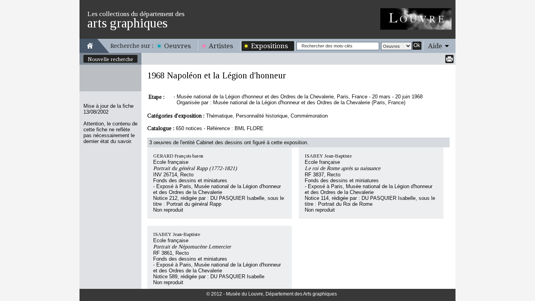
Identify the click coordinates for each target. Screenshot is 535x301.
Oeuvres (177, 46)
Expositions (269, 46)
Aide (435, 46)
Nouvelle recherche (110, 59)
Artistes (221, 46)
